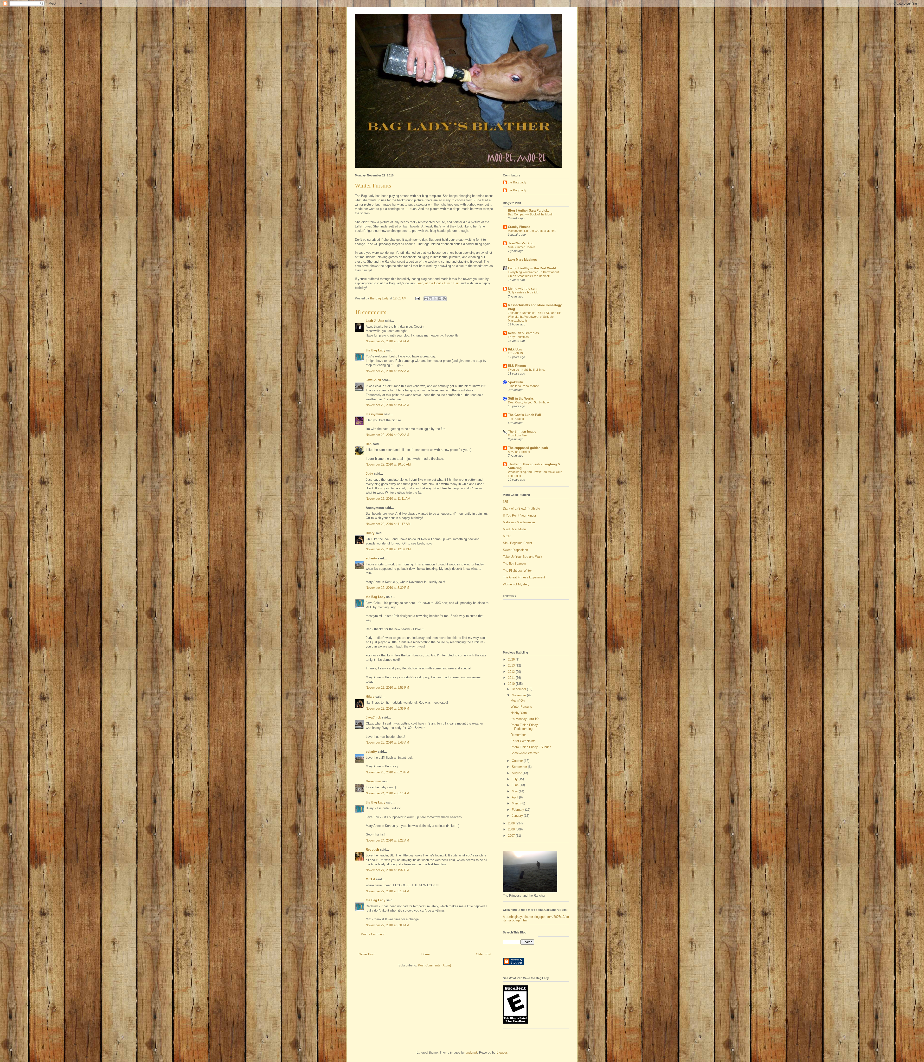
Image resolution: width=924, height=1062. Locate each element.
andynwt (471, 1052)
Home (425, 954)
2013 (512, 665)
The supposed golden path (528, 448)
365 (505, 502)
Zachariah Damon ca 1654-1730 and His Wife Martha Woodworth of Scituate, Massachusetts (534, 316)
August (517, 773)
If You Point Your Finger (519, 515)
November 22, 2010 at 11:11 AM (388, 498)
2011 (512, 678)
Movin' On (518, 700)
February (518, 809)
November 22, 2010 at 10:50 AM (388, 464)
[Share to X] (435, 298)
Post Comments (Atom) (434, 965)
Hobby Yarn (519, 713)
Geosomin (373, 781)
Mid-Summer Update (521, 247)
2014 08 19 (515, 353)
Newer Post (367, 954)
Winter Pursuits (521, 706)
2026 (512, 659)
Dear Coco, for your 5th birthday (529, 402)
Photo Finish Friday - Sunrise (531, 747)
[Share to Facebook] (439, 298)
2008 (512, 829)
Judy (369, 473)
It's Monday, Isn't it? (525, 719)
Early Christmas (518, 337)
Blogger (501, 1052)
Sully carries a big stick (523, 292)
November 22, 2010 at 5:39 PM (387, 587)
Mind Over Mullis (514, 529)
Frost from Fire (517, 435)
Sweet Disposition (515, 550)
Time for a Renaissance (523, 386)
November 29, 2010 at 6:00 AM (387, 925)
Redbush (372, 849)
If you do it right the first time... (527, 369)
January (518, 815)
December (519, 689)
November (519, 695)
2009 (512, 823)
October (518, 761)
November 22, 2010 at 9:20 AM (387, 435)
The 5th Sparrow (514, 563)
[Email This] (426, 298)
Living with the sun (522, 288)
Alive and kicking (519, 451)
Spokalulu (515, 382)
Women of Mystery (516, 584)
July (515, 779)
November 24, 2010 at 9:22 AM (387, 840)
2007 (512, 835)
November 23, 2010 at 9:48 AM (387, 742)
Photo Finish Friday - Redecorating (525, 727)
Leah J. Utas (375, 321)
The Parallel (516, 419)
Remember (518, 735)
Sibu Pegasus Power (517, 543)
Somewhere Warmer (525, 753)
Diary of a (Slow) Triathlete (521, 508)
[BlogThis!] (430, 298)
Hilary (370, 533)
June (516, 785)
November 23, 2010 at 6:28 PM (387, 772)
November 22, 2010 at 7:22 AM (387, 371)
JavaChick (373, 380)
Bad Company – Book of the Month (530, 214)
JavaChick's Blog (520, 243)
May (515, 791)
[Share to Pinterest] (444, 298)
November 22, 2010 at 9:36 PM (387, 708)
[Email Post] (417, 298)
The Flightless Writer (517, 570)
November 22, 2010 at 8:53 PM (387, 687)
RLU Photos (517, 366)
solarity (371, 558)
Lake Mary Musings (522, 259)
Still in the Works (521, 398)
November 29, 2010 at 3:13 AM (387, 891)
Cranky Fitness (519, 227)
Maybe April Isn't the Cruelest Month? (532, 231)
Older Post (483, 954)
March (516, 803)
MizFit (370, 879)
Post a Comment (373, 934)
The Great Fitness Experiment (524, 577)
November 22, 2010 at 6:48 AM (387, 341)
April (515, 797)
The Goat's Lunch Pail (524, 415)
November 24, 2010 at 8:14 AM (387, 793)
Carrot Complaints (523, 741)
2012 (512, 671)
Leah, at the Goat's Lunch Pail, (438, 283)
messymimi (374, 414)
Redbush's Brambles (523, 333)
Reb (369, 444)
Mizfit (507, 536)
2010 (512, 684)
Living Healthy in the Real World (532, 268)
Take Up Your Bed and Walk (522, 556)
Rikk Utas (515, 349)
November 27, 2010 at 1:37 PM (387, 870)
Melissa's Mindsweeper (519, 522)
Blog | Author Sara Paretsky (528, 210)
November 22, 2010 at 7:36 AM (387, 405)
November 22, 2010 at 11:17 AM (388, 524)
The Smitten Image (522, 431)
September (520, 767)
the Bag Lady (375, 350)
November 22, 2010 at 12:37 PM (388, 549)
